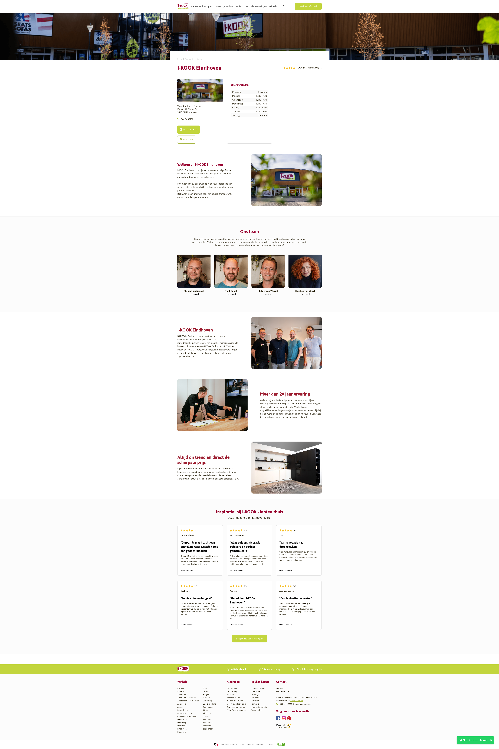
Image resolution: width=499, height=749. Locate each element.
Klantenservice (282, 691)
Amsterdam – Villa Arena (188, 700)
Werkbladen (256, 710)
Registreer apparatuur (236, 707)
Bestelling (255, 697)
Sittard (206, 710)
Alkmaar (181, 688)
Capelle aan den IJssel (186, 716)
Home (179, 59)
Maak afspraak (190, 129)
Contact (279, 688)
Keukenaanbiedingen (201, 6)
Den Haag (181, 722)
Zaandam (207, 725)
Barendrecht (182, 710)
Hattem (206, 691)
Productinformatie (259, 707)
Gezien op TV (241, 6)
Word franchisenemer (236, 710)
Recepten (231, 694)
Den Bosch (182, 719)
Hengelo (206, 694)
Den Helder (182, 725)
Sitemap (271, 744)
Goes (205, 688)
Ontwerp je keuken (224, 6)
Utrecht (206, 716)
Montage (255, 694)
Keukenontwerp (258, 688)
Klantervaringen (259, 6)
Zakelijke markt (233, 697)
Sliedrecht (207, 713)
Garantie (255, 704)
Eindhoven (182, 729)
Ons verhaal (232, 688)
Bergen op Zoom (184, 713)
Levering (255, 700)
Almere (180, 691)
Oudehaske (208, 707)
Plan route (188, 139)
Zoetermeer (208, 729)
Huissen (206, 697)
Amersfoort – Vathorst (186, 697)
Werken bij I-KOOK (235, 700)
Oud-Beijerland (209, 704)
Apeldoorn (181, 704)
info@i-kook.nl (296, 700)
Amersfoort (182, 694)
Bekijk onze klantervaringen (249, 638)
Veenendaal (208, 722)
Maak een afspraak (308, 6)
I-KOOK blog (232, 691)
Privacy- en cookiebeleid (256, 744)
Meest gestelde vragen (237, 704)
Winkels (273, 6)
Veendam (207, 719)
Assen (180, 707)
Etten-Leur (181, 732)
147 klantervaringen (313, 68)
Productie (255, 691)
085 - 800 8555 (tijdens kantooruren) (295, 704)
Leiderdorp (207, 700)
